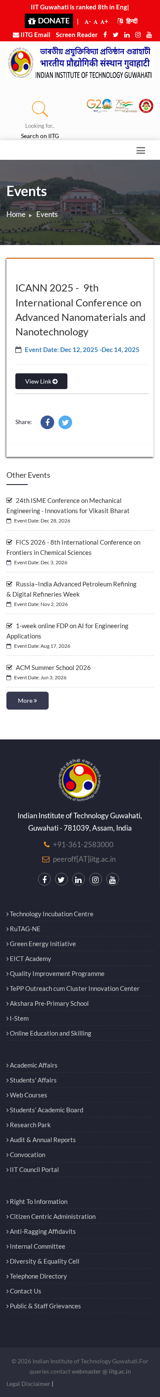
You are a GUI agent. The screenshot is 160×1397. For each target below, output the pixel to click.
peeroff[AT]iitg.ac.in (84, 858)
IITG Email (34, 34)
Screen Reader (77, 34)
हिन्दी (131, 21)
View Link (38, 381)
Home (16, 214)
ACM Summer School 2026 (53, 667)
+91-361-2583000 (83, 844)
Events (47, 214)
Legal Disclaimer (28, 1383)
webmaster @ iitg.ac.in (101, 1371)
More (26, 700)
